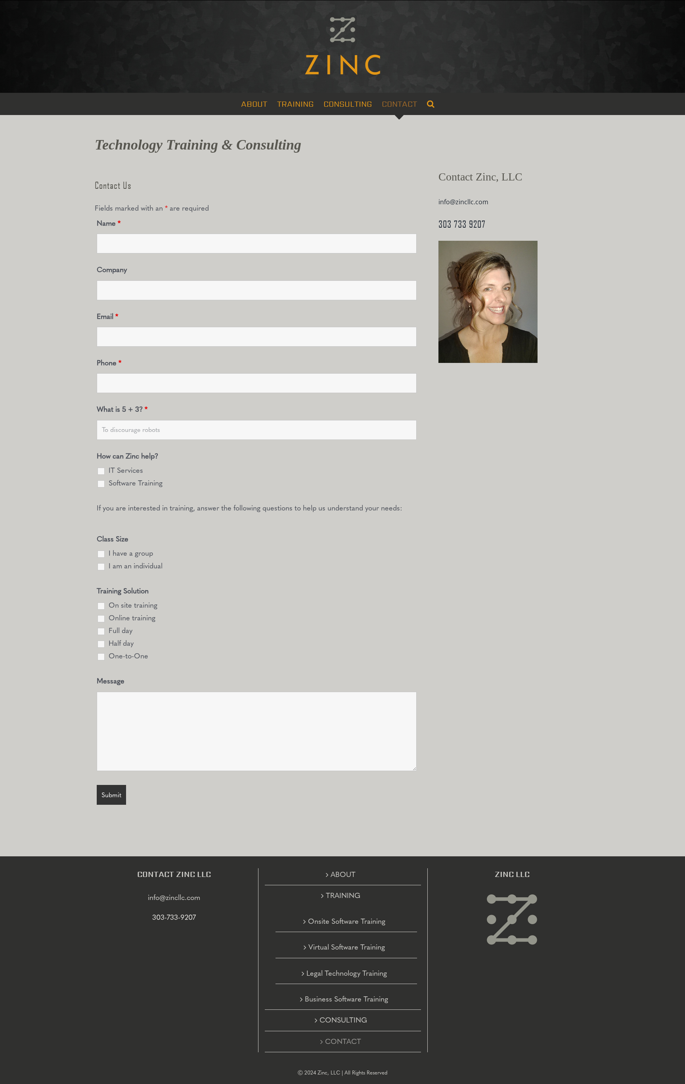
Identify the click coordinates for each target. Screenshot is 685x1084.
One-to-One (128, 656)
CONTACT (343, 1041)
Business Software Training (346, 999)
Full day (120, 631)
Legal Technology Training (346, 973)
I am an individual (136, 566)
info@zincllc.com (463, 202)
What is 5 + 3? (122, 409)
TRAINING (343, 895)
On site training (133, 605)
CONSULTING (343, 1020)
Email (107, 316)
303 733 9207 (462, 224)
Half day (121, 643)
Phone (109, 363)
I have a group (131, 553)
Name (109, 223)
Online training (132, 618)
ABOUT (343, 874)
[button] (430, 104)
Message (110, 681)
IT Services (126, 470)
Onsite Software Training (346, 921)
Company (112, 269)
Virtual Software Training (346, 947)
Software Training (136, 483)
